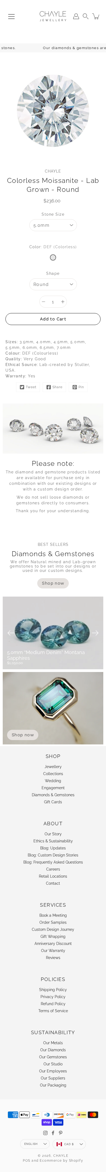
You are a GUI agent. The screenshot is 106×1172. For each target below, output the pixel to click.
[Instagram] (45, 1133)
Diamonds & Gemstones (53, 795)
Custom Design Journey (53, 929)
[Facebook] (53, 1133)
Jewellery (53, 767)
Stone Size (53, 214)
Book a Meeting (53, 915)
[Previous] (10, 633)
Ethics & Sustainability (53, 841)
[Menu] (11, 16)
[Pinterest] (60, 1133)
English (31, 1144)
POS (26, 1161)
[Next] (95, 633)
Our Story (53, 834)
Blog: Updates (53, 848)
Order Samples (53, 922)
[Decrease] (43, 302)
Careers (53, 869)
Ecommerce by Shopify (61, 1161)
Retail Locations (53, 876)
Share (57, 387)
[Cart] (96, 16)
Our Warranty (53, 950)
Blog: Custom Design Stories (53, 855)
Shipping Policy (53, 990)
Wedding (53, 781)
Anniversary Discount (53, 943)
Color (53, 247)
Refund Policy (53, 1004)
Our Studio (53, 1064)
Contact (53, 883)
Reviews (53, 958)
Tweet (31, 387)
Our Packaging (53, 1085)
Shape (53, 273)
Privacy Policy (53, 997)
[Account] (76, 16)
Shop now (23, 734)
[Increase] (63, 302)
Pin (81, 387)
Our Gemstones (53, 1057)
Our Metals (53, 1043)
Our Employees (53, 1071)
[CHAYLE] (53, 16)
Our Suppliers (53, 1078)
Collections (53, 774)
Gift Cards (53, 802)
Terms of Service (53, 1011)
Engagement (53, 788)
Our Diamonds (53, 1050)
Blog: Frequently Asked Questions (53, 862)
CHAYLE (60, 1156)
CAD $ (69, 1144)
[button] (86, 16)
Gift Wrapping (53, 936)
